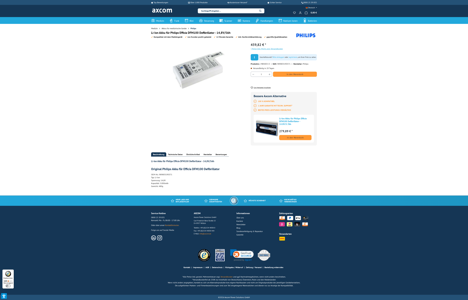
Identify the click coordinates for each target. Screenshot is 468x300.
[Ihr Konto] (300, 12)
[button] (242, 255)
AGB (207, 267)
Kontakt (187, 267)
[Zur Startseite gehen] (162, 10)
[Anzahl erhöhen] (269, 74)
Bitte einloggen (278, 57)
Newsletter (240, 224)
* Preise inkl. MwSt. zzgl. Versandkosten (267, 49)
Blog (238, 228)
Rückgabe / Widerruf (234, 267)
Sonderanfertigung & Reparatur (249, 231)
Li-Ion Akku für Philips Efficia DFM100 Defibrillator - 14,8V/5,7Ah (293, 121)
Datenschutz (217, 267)
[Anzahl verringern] (253, 74)
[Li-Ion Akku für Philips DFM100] (198, 68)
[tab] (158, 154)
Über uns (240, 217)
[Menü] (12, 271)
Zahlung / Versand (254, 267)
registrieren (293, 57)
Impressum (198, 267)
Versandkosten (226, 277)
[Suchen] (260, 10)
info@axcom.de (205, 233)
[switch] (8, 285)
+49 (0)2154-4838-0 (207, 228)
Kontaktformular (172, 225)
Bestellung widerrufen (273, 267)
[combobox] (229, 10)
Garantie (239, 234)
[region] (198, 68)
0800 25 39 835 (310, 2)
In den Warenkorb (295, 74)
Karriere (239, 221)
